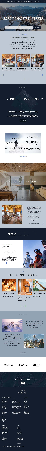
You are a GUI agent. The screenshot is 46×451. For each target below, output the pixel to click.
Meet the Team (19, 430)
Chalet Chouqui (4, 400)
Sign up (23, 382)
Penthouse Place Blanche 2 (16, 406)
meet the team (23, 352)
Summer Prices (4, 419)
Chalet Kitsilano (4, 412)
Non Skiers (25, 401)
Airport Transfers (4, 427)
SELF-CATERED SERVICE (33, 144)
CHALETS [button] (8, 1)
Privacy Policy (19, 443)
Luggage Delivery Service (6, 442)
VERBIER (26, 397)
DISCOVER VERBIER (23, 121)
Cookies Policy (19, 442)
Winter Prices (4, 418)
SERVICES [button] (15, 1)
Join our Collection (20, 436)
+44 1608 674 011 (36, 1)
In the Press (19, 431)
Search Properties (36, 27)
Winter (25, 399)
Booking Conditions (20, 438)
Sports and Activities (27, 411)
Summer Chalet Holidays (28, 410)
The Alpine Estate (4, 399)
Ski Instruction (26, 405)
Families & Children (5, 432)
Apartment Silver (15, 407)
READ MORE (4, 263)
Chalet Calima (4, 405)
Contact (18, 427)
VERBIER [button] (11, 1)
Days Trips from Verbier (27, 416)
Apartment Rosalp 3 (15, 411)
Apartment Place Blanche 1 (16, 412)
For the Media (19, 432)
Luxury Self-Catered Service (6, 437)
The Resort (26, 400)
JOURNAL (25, 1)
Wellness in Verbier (5, 431)
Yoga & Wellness (26, 412)
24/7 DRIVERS (12, 144)
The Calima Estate (5, 401)
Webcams (25, 407)
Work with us (19, 433)
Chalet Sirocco (4, 406)
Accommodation (6, 397)
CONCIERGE (33, 138)
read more (23, 306)
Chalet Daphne (14, 399)
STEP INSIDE (23, 198)
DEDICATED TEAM (33, 150)
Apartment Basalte (15, 410)
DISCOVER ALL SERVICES (23, 157)
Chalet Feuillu (14, 400)
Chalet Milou (14, 401)
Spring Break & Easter (5, 423)
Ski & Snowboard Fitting (5, 430)
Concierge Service (4, 436)
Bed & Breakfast (4, 438)
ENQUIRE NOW (30, 1)
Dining (3, 433)
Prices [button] (19, 1)
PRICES (3, 416)
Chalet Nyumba (4, 407)
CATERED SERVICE (13, 148)
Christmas (3, 420)
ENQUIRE (27, 79)
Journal (18, 437)
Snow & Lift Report (27, 406)
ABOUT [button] (22, 1)
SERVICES (4, 426)
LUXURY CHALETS (12, 139)
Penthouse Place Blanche (16, 405)
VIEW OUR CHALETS (21, 79)
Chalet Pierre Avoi (4, 410)
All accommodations (8, 27)
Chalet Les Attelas (5, 411)
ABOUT (18, 426)
